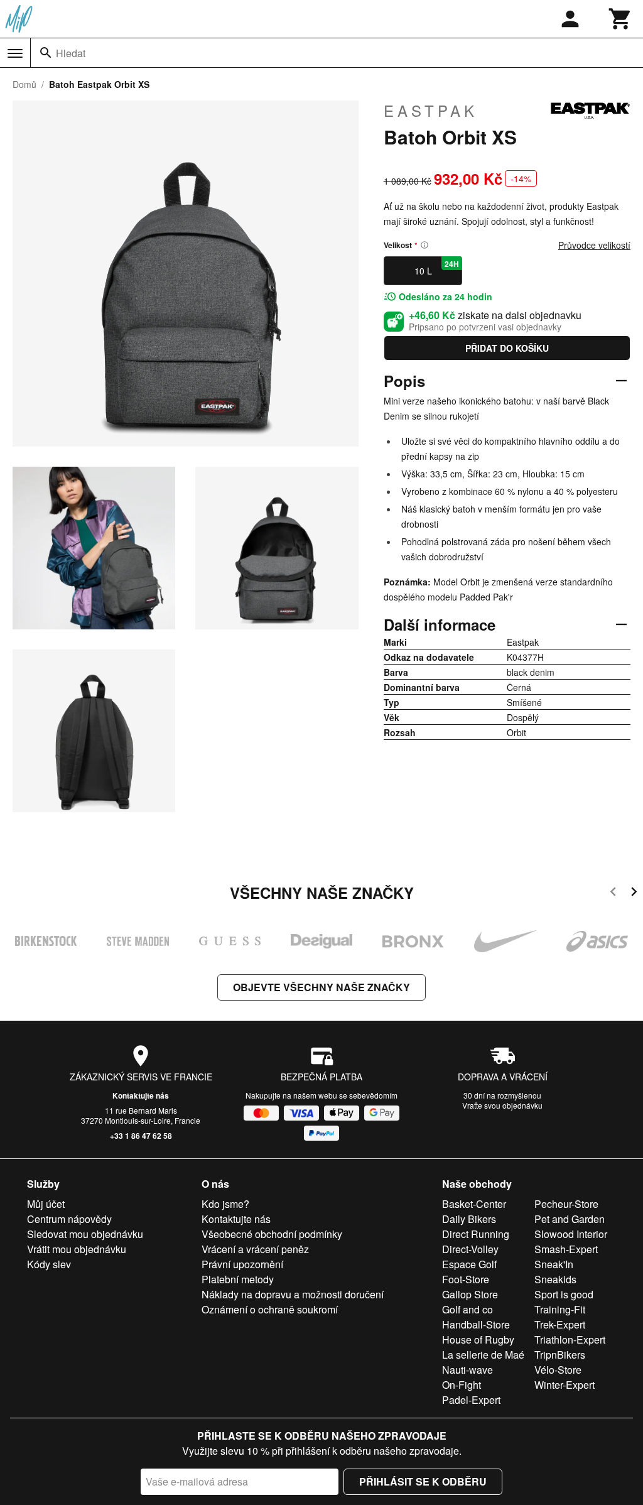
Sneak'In (553, 1264)
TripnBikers (559, 1354)
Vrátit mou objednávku (76, 1249)
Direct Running (475, 1234)
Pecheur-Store (566, 1204)
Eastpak (431, 111)
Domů (24, 84)
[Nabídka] (15, 53)
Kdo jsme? (225, 1204)
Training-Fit (559, 1309)
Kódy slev (49, 1264)
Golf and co (467, 1309)
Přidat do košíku (507, 348)
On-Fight (461, 1384)
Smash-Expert (566, 1249)
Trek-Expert (559, 1324)
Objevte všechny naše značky (321, 987)
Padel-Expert (471, 1400)
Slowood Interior (570, 1234)
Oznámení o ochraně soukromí (270, 1309)
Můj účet (46, 1204)
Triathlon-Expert (569, 1339)
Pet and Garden (569, 1219)
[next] (634, 894)
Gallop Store (470, 1294)
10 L (437, 267)
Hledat (70, 53)
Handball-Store (476, 1324)
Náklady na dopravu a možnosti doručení (293, 1294)
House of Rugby (478, 1339)
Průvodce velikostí (594, 245)
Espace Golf (469, 1264)
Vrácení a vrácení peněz (255, 1249)
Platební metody (238, 1279)
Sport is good (563, 1294)
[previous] (613, 894)
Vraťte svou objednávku (502, 1105)
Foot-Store (465, 1279)
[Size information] (424, 245)
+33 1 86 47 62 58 (141, 1135)
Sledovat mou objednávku (85, 1234)
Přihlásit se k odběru (423, 1481)
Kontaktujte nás (140, 1095)
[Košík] (620, 18)
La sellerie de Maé (483, 1354)
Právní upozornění (242, 1264)
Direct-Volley (470, 1249)
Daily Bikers (469, 1219)
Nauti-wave (467, 1369)
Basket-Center (474, 1204)
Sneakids (555, 1279)
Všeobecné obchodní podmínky (272, 1234)
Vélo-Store (557, 1369)
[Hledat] (45, 52)
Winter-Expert (564, 1384)
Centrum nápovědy (69, 1219)
